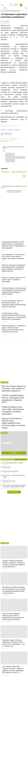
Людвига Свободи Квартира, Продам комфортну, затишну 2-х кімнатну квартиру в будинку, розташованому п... (13, 564)
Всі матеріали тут (14, 453)
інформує (12, 70)
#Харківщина (4, 129)
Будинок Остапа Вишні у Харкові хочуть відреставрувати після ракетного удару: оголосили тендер (13, 423)
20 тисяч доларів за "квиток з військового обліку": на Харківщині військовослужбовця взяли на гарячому (14, 304)
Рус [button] (5, 8)
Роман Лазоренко (8, 133)
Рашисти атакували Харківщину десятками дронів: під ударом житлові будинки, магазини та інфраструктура (13, 268)
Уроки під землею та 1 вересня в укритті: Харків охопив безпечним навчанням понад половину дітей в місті (14, 329)
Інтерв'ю (7, 442)
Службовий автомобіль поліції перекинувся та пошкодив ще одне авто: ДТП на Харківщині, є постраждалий (13, 245)
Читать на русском (5, 21)
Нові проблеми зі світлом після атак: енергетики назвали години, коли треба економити (13, 256)
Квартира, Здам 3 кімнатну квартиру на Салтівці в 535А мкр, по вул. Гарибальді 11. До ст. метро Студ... (13, 643)
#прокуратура (10, 129)
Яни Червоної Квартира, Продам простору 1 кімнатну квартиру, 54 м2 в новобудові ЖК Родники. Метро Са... (13, 669)
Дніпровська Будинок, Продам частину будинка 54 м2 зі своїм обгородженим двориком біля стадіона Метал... (13, 590)
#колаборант (18, 129)
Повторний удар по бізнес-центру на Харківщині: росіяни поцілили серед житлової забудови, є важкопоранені (14, 291)
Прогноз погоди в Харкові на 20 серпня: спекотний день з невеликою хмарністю (14, 388)
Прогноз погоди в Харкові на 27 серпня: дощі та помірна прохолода (13, 280)
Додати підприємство (14, 492)
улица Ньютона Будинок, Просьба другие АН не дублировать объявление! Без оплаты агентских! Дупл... (13, 617)
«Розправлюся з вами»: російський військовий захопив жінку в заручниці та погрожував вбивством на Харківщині (14, 316)
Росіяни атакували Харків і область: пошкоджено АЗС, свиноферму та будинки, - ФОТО (13, 398)
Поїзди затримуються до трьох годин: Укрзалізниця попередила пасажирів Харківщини (13, 410)
